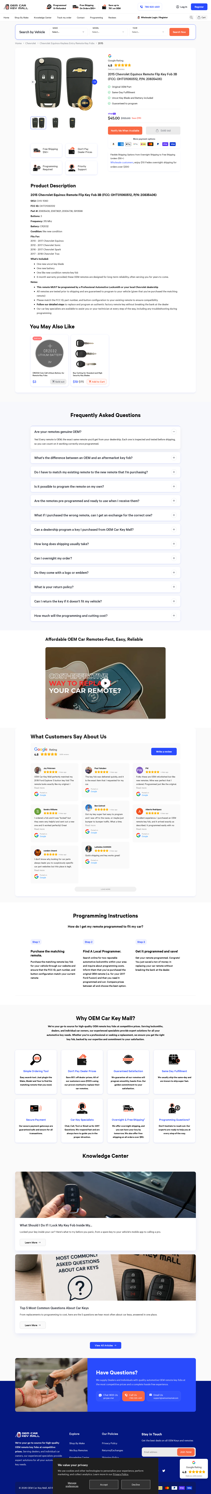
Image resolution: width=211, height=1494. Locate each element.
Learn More (31, 1242)
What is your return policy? (54, 587)
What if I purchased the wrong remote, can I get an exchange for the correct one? (93, 515)
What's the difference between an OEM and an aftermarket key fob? (83, 457)
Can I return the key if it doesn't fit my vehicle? (68, 601)
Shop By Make (77, 1443)
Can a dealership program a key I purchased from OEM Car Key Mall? (84, 529)
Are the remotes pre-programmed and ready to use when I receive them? (86, 500)
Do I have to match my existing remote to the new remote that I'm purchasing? (91, 472)
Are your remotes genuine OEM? (57, 431)
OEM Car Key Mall (37, 1487)
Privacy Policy (109, 1443)
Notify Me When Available (125, 130)
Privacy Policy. (121, 1474)
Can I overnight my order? (53, 558)
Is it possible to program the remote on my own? (69, 486)
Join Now (186, 1452)
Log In (183, 6)
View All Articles (104, 1345)
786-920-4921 (152, 6)
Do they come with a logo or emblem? (61, 572)
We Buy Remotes (78, 1450)
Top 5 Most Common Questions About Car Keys (54, 1308)
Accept (104, 1484)
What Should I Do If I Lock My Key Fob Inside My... (56, 1225)
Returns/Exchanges (112, 1450)
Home (18, 43)
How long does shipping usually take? (61, 544)
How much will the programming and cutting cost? (71, 615)
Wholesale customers (121, 162)
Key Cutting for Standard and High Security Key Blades (87, 374)
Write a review (164, 751)
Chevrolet (30, 43)
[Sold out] (49, 369)
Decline (136, 1484)
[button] (191, 17)
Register (199, 6)
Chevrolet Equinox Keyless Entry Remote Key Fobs (67, 43)
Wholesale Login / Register (154, 17)
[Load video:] (105, 683)
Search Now (179, 31)
